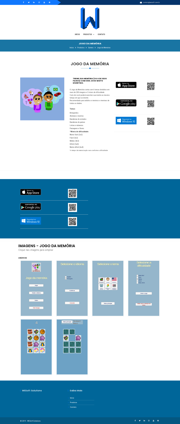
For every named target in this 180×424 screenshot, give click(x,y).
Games (91, 48)
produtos (73, 402)
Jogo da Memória (103, 48)
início (72, 398)
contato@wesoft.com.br (151, 2)
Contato (101, 34)
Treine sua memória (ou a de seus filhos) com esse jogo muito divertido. (90, 80)
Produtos (87, 34)
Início (77, 34)
